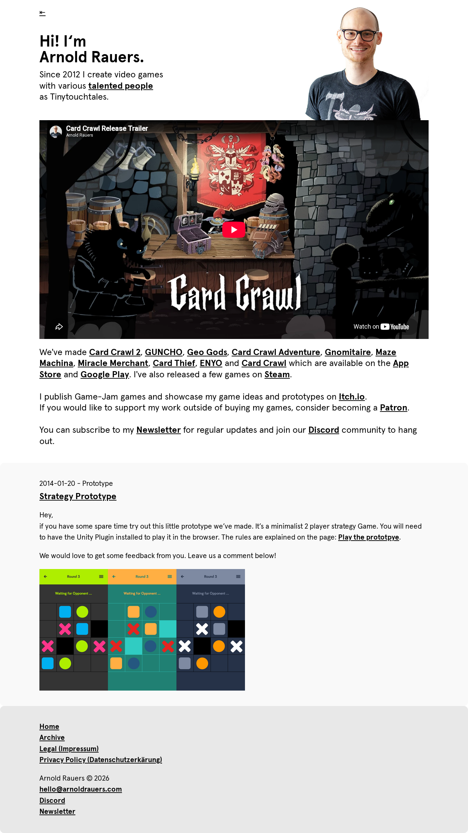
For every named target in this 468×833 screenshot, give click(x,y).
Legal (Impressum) (69, 749)
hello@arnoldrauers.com (80, 789)
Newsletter (158, 430)
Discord (323, 430)
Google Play (105, 374)
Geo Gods (207, 352)
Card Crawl (264, 363)
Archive (52, 737)
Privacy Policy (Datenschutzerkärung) (100, 759)
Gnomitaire (348, 352)
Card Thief (174, 363)
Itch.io (352, 397)
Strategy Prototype (77, 496)
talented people (120, 86)
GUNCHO (164, 352)
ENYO (211, 363)
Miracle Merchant (113, 363)
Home (49, 726)
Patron (393, 408)
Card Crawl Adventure (276, 352)
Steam (277, 374)
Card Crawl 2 (114, 352)
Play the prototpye (368, 537)
